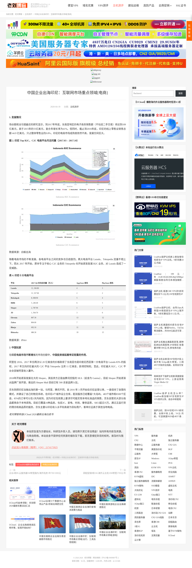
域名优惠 (88, 5)
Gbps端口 (155, 495)
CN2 (136, 440)
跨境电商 (172, 526)
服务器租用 (156, 472)
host (136, 463)
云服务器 (155, 445)
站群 (170, 513)
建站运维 (133, 5)
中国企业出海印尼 (50, 465)
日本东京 (172, 517)
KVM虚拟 (138, 476)
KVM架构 (138, 486)
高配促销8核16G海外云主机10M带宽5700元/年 (104, 473)
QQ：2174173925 (49, 447)
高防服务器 (139, 517)
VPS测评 (103, 5)
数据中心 (138, 445)
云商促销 (164, 5)
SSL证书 (181, 5)
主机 (153, 440)
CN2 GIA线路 (157, 517)
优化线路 (172, 472)
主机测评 (118, 5)
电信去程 (155, 499)
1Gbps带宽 (173, 458)
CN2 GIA (172, 445)
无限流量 (155, 535)
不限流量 (138, 449)
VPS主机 (172, 467)
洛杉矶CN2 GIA (158, 513)
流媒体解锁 (156, 481)
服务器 (154, 436)
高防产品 (148, 5)
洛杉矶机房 (139, 535)
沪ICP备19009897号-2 (110, 558)
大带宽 (154, 454)
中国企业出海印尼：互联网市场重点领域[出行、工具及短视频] (82, 539)
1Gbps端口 (139, 504)
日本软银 (155, 508)
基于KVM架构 (175, 531)
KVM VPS (156, 467)
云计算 (137, 540)
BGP (170, 449)
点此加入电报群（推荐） (25, 447)
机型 (136, 508)
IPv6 (170, 463)
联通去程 (155, 504)
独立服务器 (173, 440)
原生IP (137, 458)
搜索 (134, 88)
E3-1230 (138, 495)
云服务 (137, 454)
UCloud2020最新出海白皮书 (28, 465)
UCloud (171, 535)
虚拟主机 (172, 486)
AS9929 (171, 481)
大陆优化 (138, 490)
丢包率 (137, 522)
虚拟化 (137, 499)
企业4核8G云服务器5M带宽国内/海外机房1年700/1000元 (35, 473)
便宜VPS (73, 5)
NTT (170, 495)
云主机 (154, 526)
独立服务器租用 (141, 481)
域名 (153, 531)
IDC (153, 476)
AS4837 (171, 476)
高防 (136, 467)
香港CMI (155, 522)
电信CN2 (172, 508)
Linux (153, 463)
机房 (170, 436)
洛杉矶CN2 (173, 499)
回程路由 (172, 522)
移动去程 (172, 504)
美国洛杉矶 (156, 449)
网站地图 (96, 558)
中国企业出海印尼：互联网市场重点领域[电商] (67, 93)
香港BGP (138, 531)
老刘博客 (16, 5)
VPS (136, 436)
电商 (170, 490)
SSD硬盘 (155, 486)
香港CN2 (138, 472)
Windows (155, 458)
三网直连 (138, 513)
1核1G (137, 526)
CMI (170, 454)
